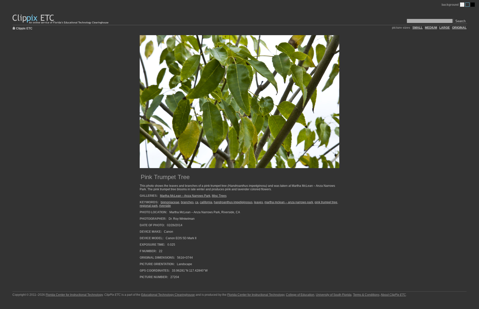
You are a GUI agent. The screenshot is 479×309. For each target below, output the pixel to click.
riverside (165, 205)
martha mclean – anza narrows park (288, 202)
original (459, 27)
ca (196, 202)
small (417, 27)
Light (462, 4)
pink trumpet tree (326, 202)
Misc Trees (219, 196)
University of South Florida (334, 295)
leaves (258, 202)
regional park (149, 205)
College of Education (300, 295)
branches (187, 202)
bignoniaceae (170, 202)
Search (460, 21)
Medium (467, 4)
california (206, 202)
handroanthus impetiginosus (233, 202)
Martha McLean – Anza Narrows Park (185, 196)
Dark (473, 4)
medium (431, 27)
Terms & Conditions (366, 295)
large (444, 27)
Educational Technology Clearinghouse (168, 295)
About (393, 295)
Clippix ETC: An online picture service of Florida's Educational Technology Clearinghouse (61, 19)
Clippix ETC (24, 28)
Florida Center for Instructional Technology (74, 295)
